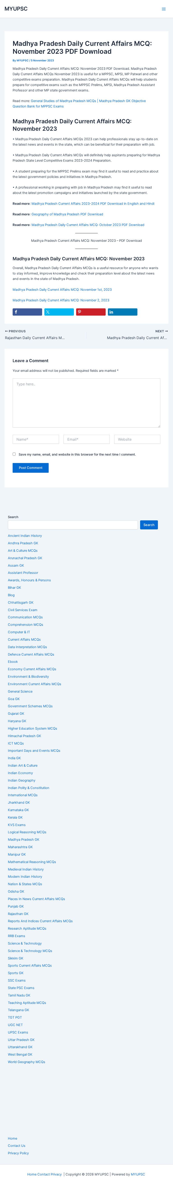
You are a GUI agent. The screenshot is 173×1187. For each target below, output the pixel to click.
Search (13, 517)
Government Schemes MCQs (30, 706)
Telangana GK (18, 1010)
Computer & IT (19, 632)
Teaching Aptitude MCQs (27, 1003)
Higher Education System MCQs (32, 728)
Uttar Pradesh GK (21, 1040)
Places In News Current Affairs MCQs (36, 899)
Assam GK (16, 565)
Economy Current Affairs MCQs (32, 669)
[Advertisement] (86, 1100)
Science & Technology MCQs (30, 951)
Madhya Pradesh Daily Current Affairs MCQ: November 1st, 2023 (62, 290)
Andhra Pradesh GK (23, 543)
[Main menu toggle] (163, 9)
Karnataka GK (18, 810)
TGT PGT (15, 1017)
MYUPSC (16, 8)
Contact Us (16, 1146)
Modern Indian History (25, 877)
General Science (20, 691)
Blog (11, 595)
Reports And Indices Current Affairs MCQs (40, 921)
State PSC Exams (21, 988)
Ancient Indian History (25, 536)
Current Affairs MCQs (24, 640)
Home (12, 1138)
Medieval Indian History (26, 869)
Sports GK (16, 973)
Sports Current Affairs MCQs (30, 966)
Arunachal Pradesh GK (25, 558)
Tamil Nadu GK (19, 995)
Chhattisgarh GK (21, 602)
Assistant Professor (23, 573)
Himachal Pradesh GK (24, 736)
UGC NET (15, 1025)
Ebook (13, 662)
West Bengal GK (20, 1054)
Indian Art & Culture (22, 765)
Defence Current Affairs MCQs (31, 654)
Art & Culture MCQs (23, 551)
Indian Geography (21, 780)
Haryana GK (17, 721)
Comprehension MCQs (25, 625)
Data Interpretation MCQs (27, 647)
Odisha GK (16, 891)
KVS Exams (17, 825)
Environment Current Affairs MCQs (34, 684)
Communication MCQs (25, 617)
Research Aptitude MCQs (27, 928)
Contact (43, 1174)
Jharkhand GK (19, 803)
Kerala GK (15, 817)
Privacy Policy (18, 1153)
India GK (14, 758)
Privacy (56, 1174)
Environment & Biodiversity (28, 677)
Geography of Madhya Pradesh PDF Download (67, 214)
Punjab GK (16, 906)
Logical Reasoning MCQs (27, 832)
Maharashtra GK (20, 847)
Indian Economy (20, 773)
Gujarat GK (16, 714)
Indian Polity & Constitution (28, 788)
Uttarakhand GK (20, 1047)
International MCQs (23, 795)
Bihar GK (14, 588)
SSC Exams (17, 980)
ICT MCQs (16, 743)
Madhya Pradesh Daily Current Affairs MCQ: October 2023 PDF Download (88, 225)
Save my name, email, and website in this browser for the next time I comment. (77, 454)
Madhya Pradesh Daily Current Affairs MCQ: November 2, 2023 (61, 300)
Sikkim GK (15, 958)
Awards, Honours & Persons (29, 580)
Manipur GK (17, 854)
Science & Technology (25, 943)
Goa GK (14, 699)
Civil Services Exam (22, 610)
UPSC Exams (18, 1032)
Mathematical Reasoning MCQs (32, 862)
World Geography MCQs (26, 1062)
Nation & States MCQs (25, 884)
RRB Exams (16, 936)
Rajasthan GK (18, 914)
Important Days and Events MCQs (34, 751)
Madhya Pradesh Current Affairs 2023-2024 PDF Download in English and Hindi (93, 204)
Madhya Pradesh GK (23, 840)
